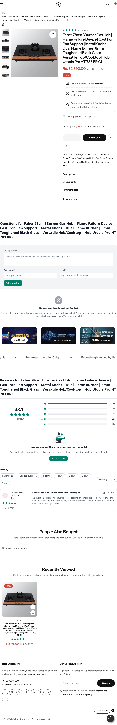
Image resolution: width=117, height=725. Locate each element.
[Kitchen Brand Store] (58, 4)
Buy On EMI (19, 340)
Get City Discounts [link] (62, 340)
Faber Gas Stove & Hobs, (94, 154)
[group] (34, 53)
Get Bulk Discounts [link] (101, 340)
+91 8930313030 (10, 680)
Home (5, 13)
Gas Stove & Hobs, (86, 158)
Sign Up (106, 683)
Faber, (79, 154)
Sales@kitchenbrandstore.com (17, 684)
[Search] (107, 4)
